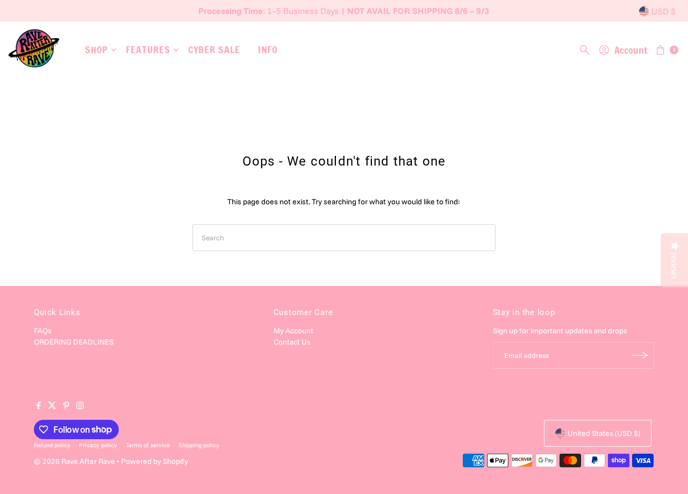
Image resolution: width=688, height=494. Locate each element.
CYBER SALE (214, 49)
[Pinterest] (66, 406)
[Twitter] (52, 406)
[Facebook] (39, 406)
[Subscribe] (640, 355)
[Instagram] (80, 406)
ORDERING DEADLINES (73, 342)
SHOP (97, 49)
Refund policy (52, 445)
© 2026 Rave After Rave (74, 461)
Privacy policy (98, 445)
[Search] (585, 50)
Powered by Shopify (154, 461)
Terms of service (148, 445)
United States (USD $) (604, 433)
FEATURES (148, 49)
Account (630, 50)
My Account (293, 330)
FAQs (43, 330)
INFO (268, 49)
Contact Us (292, 342)
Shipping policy (198, 445)
